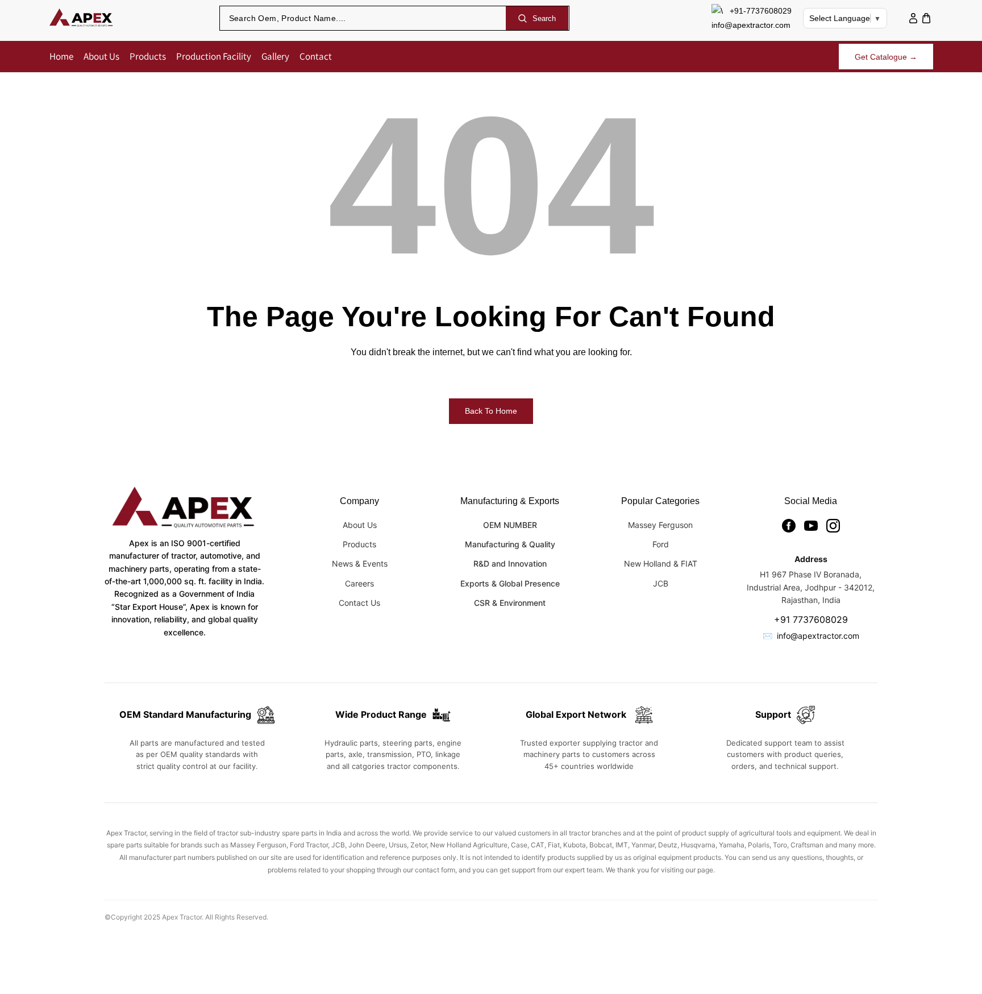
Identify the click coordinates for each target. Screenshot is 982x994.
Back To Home (491, 410)
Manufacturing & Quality (510, 544)
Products (359, 544)
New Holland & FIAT (660, 563)
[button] (926, 18)
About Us (360, 525)
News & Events (360, 563)
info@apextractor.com (750, 25)
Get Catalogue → (886, 56)
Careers (359, 583)
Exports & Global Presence (510, 583)
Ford (660, 544)
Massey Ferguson (660, 525)
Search (544, 18)
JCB (660, 583)
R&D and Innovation (510, 563)
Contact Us (359, 603)
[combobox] (363, 18)
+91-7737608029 (761, 10)
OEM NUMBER (510, 525)
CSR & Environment (510, 603)
